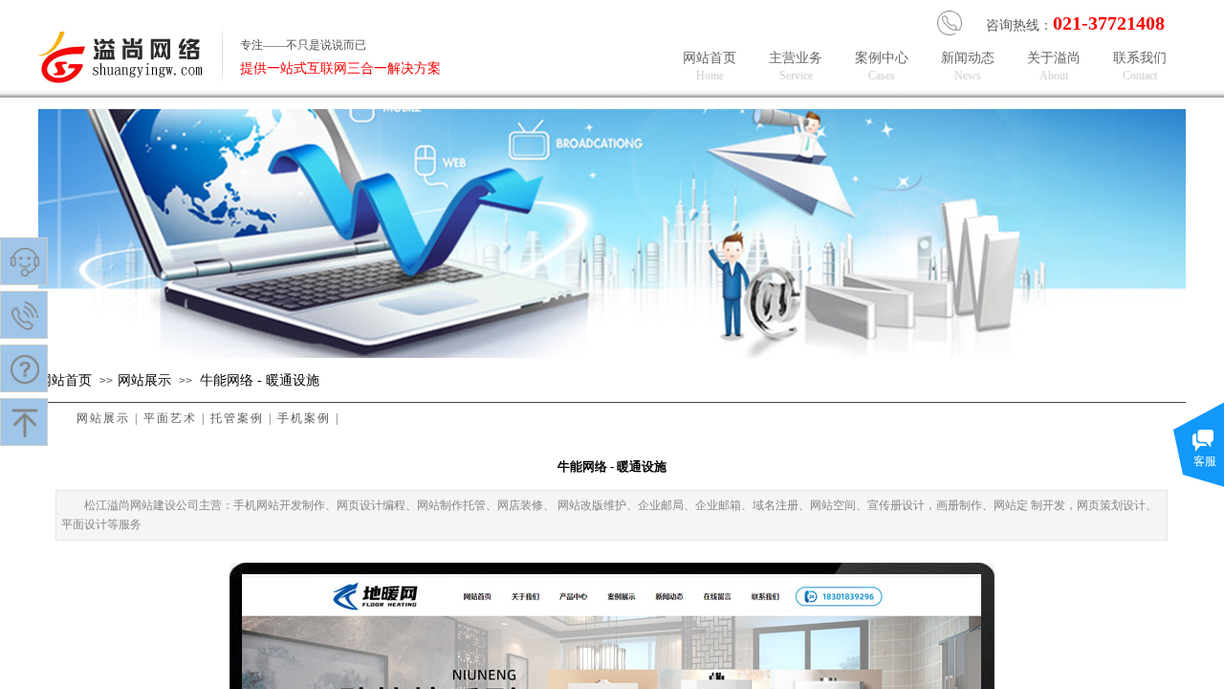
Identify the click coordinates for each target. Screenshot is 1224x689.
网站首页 (65, 380)
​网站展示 (144, 380)
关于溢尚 (1055, 67)
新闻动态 (969, 67)
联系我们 (1141, 67)
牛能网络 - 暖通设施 (259, 380)
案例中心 (883, 67)
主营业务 (797, 67)
